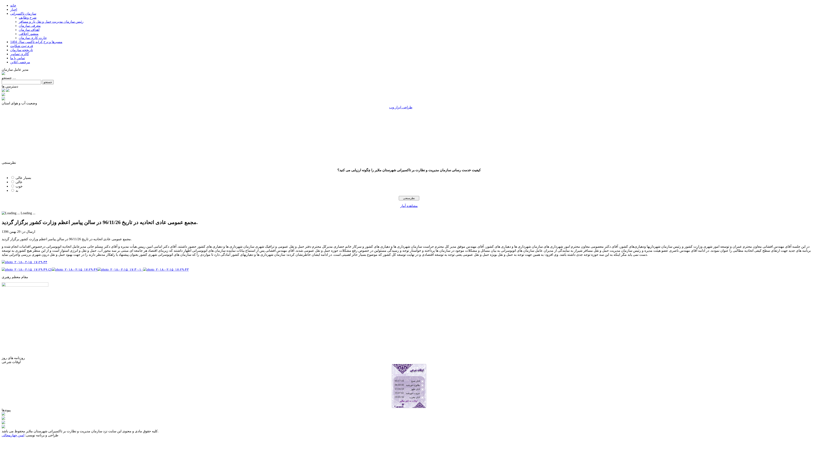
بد (17, 190)
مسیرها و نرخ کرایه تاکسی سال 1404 (36, 42)
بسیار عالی (23, 178)
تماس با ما (17, 58)
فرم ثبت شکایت (21, 46)
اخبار (13, 9)
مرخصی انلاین (20, 62)
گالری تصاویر (19, 54)
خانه (13, 5)
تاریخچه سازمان (21, 50)
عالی (19, 182)
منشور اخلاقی (29, 34)
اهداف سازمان (29, 30)
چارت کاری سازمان (33, 38)
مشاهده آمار (409, 206)
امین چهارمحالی (13, 435)
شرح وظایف (27, 17)
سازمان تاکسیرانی (23, 13)
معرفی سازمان (30, 25)
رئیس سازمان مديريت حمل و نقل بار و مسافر (51, 21)
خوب (19, 186)
